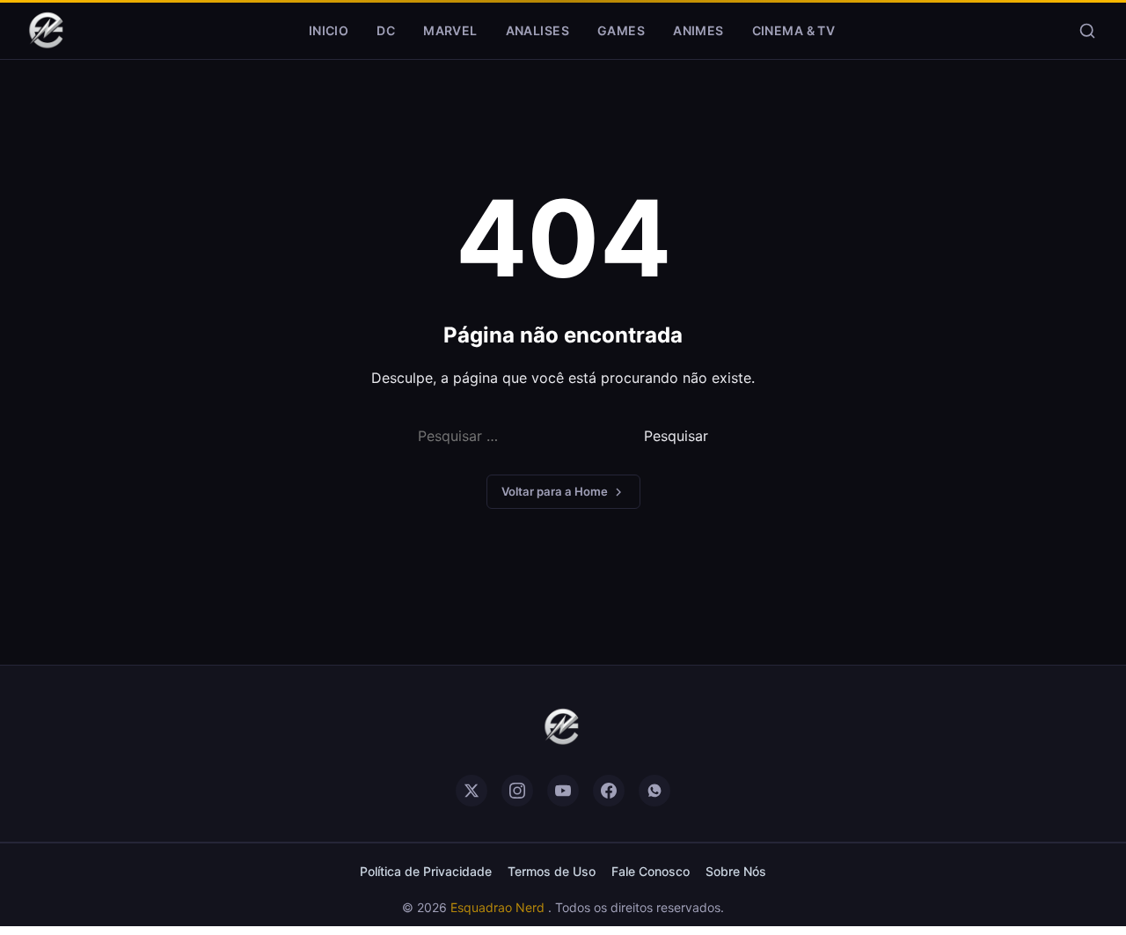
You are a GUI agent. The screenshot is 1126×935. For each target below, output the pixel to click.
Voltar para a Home (554, 491)
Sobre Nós (736, 871)
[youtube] (563, 790)
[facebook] (609, 790)
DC (386, 30)
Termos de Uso (552, 871)
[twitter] (471, 790)
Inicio (329, 30)
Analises (537, 30)
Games (621, 30)
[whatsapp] (654, 790)
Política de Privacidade (426, 871)
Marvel (450, 30)
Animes (698, 30)
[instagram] (517, 790)
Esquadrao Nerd (499, 907)
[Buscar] (1087, 30)
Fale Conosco (650, 871)
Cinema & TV (794, 30)
